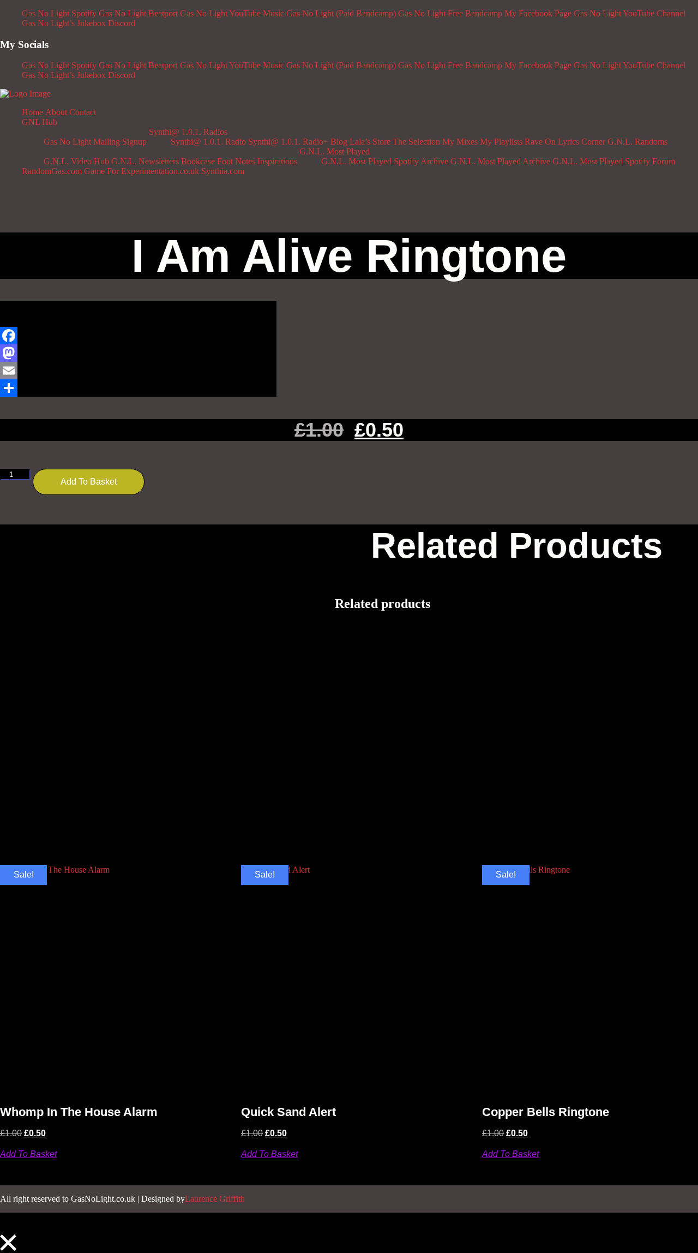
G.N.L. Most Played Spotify (601, 161)
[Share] (138, 388)
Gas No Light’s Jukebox (64, 23)
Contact (82, 112)
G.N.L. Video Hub (76, 161)
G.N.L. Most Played (334, 151)
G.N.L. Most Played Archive (500, 161)
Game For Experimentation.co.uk (141, 171)
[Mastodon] (138, 353)
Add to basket (89, 481)
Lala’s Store (370, 141)
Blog (338, 141)
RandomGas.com (52, 171)
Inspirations (277, 161)
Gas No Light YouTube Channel (629, 13)
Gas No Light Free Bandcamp (450, 13)
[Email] (138, 370)
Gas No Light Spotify (59, 13)
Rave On (540, 141)
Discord (121, 23)
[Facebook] (138, 335)
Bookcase (198, 161)
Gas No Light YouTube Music (232, 13)
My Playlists (501, 141)
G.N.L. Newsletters (145, 161)
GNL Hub (39, 122)
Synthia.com (222, 171)
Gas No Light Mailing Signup (95, 141)
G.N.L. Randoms (637, 141)
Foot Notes (236, 161)
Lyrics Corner (581, 141)
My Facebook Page (537, 13)
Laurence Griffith (215, 1198)
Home (32, 112)
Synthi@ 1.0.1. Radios (188, 131)
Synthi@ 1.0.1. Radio (208, 141)
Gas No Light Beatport (138, 13)
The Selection (416, 141)
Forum (663, 161)
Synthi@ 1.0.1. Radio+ (288, 141)
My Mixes (460, 141)
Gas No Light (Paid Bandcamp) (341, 13)
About (56, 112)
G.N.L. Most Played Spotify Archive (384, 161)
